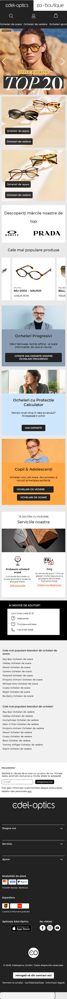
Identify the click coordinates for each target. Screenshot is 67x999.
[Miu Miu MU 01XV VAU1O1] (33, 272)
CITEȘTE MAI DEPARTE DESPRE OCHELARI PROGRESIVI (33, 357)
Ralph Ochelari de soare (16, 691)
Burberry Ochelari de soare (18, 696)
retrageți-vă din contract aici (33, 975)
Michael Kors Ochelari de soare (20, 683)
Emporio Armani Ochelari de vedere (23, 728)
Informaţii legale (55, 982)
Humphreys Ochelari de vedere (20, 720)
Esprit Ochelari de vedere (17, 748)
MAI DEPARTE (33, 427)
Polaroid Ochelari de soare (18, 675)
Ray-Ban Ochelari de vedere (19, 711)
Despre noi (9, 828)
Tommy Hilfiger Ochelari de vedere (23, 744)
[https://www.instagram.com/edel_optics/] (50, 928)
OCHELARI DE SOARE (33, 497)
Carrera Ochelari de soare (17, 671)
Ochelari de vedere (35, 24)
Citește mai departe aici (49, 585)
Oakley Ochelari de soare (17, 663)
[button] (17, 5)
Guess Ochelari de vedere (17, 736)
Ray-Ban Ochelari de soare (18, 659)
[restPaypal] (22, 882)
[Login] (33, 16)
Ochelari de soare (11, 24)
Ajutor (6, 859)
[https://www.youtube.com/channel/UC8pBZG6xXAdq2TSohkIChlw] (57, 928)
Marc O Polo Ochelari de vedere (21, 724)
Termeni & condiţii (12, 982)
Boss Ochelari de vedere (16, 740)
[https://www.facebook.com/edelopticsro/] (43, 928)
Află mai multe (17, 585)
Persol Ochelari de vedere (17, 732)
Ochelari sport (58, 24)
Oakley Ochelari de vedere (18, 716)
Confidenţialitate (34, 982)
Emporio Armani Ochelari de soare (22, 679)
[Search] (11, 16)
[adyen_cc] (4, 882)
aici (29, 791)
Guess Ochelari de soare (16, 687)
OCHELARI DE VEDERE (33, 489)
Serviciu (7, 843)
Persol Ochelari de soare (16, 667)
